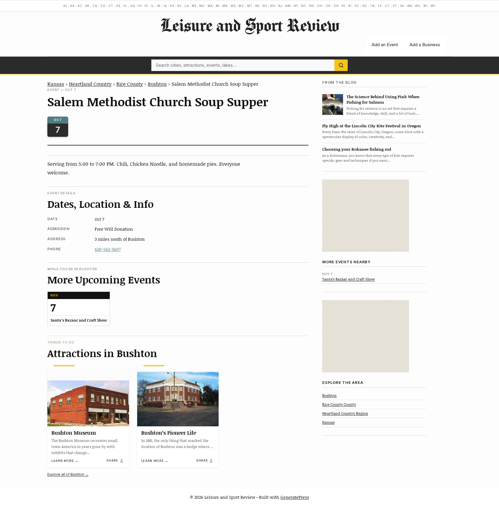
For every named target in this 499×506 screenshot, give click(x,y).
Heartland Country (90, 83)
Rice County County (339, 404)
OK (328, 6)
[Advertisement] (365, 216)
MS (233, 6)
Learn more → (65, 461)
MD (202, 6)
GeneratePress (294, 497)
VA (402, 6)
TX (379, 6)
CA (94, 6)
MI (218, 6)
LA (187, 6)
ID (146, 6)
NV (264, 6)
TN (372, 6)
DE (118, 6)
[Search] (341, 65)
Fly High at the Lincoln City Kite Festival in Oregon (371, 126)
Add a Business (424, 44)
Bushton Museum (73, 432)
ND (311, 6)
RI (350, 6)
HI (140, 6)
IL (152, 6)
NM (288, 6)
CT (110, 6)
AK (72, 6)
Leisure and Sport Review (249, 24)
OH (320, 6)
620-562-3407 (108, 249)
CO (103, 6)
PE (343, 6)
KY (179, 6)
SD (364, 6)
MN (225, 6)
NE (257, 6)
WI (425, 6)
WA (409, 6)
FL (126, 6)
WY (433, 6)
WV (417, 6)
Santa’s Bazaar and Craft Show (348, 279)
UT (387, 6)
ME (194, 6)
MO (241, 6)
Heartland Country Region (345, 413)
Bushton (157, 83)
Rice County (129, 83)
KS (172, 6)
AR (87, 6)
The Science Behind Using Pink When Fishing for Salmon (383, 99)
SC (357, 6)
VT (395, 6)
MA (210, 6)
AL (65, 6)
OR (336, 6)
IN (159, 6)
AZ (80, 6)
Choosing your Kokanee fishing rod (356, 149)
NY (296, 6)
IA (165, 6)
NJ (280, 6)
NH (272, 6)
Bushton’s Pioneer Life (168, 432)
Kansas (55, 83)
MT (249, 6)
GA (132, 6)
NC (303, 6)
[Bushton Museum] (88, 395)
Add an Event (385, 44)
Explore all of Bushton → (68, 474)
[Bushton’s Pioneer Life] (178, 395)
